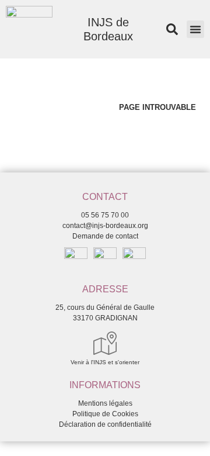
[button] (195, 29)
